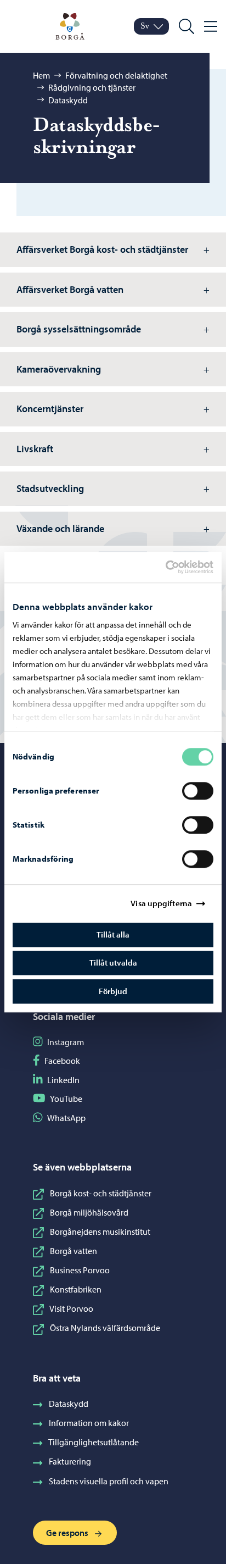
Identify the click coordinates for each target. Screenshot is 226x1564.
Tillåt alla (113, 934)
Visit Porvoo (71, 1308)
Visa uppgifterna (161, 903)
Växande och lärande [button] (60, 528)
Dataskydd (68, 100)
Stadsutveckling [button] (50, 488)
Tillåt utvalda (113, 962)
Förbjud (113, 991)
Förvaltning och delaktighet (116, 75)
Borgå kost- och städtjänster (100, 1193)
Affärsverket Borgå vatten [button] (69, 289)
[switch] (197, 791)
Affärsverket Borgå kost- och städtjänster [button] (102, 249)
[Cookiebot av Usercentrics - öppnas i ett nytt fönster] (175, 567)
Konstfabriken (75, 1289)
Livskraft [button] (34, 448)
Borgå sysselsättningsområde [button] (78, 329)
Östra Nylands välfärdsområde (105, 1327)
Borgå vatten (73, 1250)
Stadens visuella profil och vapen (108, 1481)
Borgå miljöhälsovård (89, 1212)
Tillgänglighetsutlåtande (93, 1442)
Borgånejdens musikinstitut (100, 1231)
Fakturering (70, 1461)
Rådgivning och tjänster (91, 87)
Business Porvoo (80, 1269)
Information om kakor (89, 1422)
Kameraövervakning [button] (58, 369)
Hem (41, 75)
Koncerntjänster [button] (49, 408)
